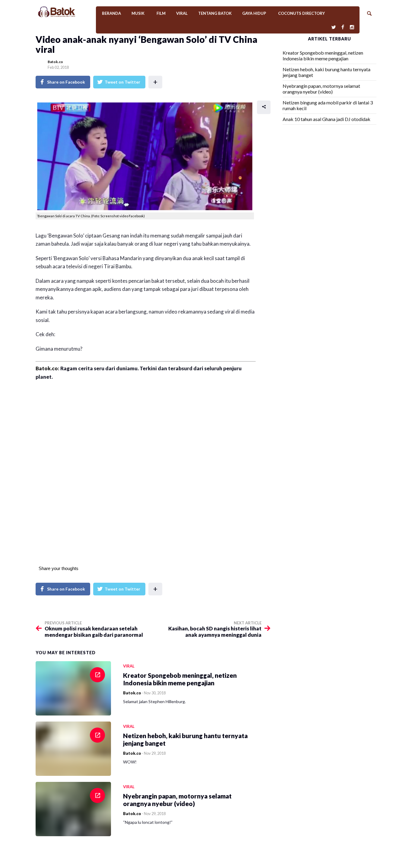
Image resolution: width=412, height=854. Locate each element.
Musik (138, 13)
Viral (182, 13)
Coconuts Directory (301, 13)
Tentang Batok (215, 13)
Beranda (111, 13)
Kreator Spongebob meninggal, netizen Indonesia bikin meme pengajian (323, 55)
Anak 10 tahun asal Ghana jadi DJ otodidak (326, 119)
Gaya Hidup (254, 13)
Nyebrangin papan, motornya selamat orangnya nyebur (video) (321, 88)
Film (161, 13)
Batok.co (55, 61)
